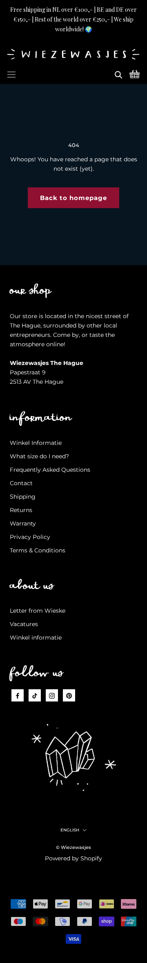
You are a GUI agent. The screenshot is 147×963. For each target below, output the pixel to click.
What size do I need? (39, 456)
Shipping (23, 496)
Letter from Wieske (37, 610)
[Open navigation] (11, 73)
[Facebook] (17, 695)
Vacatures (24, 624)
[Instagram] (52, 695)
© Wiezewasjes (73, 847)
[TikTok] (35, 695)
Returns (21, 510)
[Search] (118, 73)
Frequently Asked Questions (50, 469)
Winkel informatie (36, 637)
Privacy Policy (30, 537)
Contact (21, 483)
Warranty (23, 523)
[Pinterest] (69, 695)
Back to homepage (73, 198)
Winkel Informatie (36, 442)
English (69, 830)
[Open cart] (134, 73)
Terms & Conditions (37, 550)
